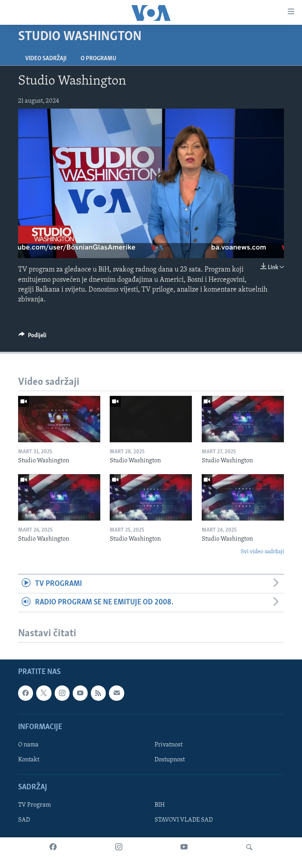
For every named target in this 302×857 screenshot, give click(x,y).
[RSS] (98, 692)
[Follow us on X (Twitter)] (43, 692)
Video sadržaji (45, 58)
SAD (24, 820)
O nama (28, 745)
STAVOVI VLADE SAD (184, 820)
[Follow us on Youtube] (80, 692)
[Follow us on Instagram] (62, 692)
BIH (160, 805)
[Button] (32, 337)
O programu (98, 58)
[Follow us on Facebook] (25, 692)
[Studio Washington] (59, 419)
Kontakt (28, 760)
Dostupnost (170, 760)
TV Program (34, 805)
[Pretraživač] (249, 847)
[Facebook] (53, 847)
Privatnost (168, 745)
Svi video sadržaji (262, 552)
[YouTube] (184, 847)
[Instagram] (119, 847)
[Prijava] (116, 692)
